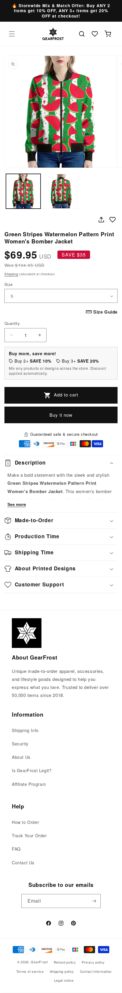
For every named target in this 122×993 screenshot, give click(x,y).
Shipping (11, 274)
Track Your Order (29, 835)
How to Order (25, 822)
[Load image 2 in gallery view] (61, 191)
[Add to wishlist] (112, 220)
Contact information (96, 971)
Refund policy (65, 962)
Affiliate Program (29, 784)
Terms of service (30, 971)
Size (8, 284)
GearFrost (39, 961)
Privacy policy (93, 962)
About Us (21, 757)
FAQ (16, 849)
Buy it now (61, 415)
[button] (11, 33)
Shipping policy (62, 971)
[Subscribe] (93, 901)
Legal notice (64, 980)
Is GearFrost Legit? (32, 770)
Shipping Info (25, 730)
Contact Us (23, 862)
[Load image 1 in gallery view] (23, 191)
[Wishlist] (94, 33)
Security (20, 744)
